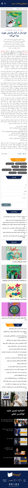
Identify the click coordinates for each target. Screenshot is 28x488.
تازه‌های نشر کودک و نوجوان (19, 170)
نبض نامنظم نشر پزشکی (21, 363)
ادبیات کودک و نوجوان (21, 164)
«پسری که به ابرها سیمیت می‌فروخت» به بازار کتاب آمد (15, 384)
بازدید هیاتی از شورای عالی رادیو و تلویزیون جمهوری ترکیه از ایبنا (7, 420)
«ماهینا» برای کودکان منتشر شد (19, 262)
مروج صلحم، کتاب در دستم (19, 230)
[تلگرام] (16, 484)
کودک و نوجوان (19, 8)
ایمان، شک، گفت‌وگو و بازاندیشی (20, 375)
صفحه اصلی (25, 8)
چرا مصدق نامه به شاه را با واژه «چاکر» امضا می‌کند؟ (16, 372)
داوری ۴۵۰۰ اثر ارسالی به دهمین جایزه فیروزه (17, 328)
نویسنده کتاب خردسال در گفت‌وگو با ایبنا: (14, 30)
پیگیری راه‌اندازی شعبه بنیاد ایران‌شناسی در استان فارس (15, 358)
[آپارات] (18, 484)
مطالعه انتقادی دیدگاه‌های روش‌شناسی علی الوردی (16, 361)
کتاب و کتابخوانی (22, 173)
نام (25, 185)
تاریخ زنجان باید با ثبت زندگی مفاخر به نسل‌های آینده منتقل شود (14, 352)
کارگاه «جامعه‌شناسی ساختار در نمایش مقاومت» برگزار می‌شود (14, 343)
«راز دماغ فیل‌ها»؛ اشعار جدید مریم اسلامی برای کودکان (14, 280)
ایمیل (25, 191)
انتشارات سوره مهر (7, 170)
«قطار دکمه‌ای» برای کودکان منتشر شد (18, 299)
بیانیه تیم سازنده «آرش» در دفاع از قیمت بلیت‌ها (17, 346)
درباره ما (15, 480)
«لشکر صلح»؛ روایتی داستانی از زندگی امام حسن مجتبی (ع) (14, 319)
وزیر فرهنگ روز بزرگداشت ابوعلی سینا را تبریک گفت (16, 340)
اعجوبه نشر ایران (10, 438)
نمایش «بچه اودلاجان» (22, 355)
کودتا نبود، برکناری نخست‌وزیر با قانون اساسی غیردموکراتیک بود (13, 225)
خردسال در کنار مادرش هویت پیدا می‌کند (14, 34)
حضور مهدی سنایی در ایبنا (8, 457)
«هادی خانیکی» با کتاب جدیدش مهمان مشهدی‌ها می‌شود (14, 222)
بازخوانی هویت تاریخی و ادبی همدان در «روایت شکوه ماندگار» (14, 381)
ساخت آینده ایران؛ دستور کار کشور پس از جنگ (7, 429)
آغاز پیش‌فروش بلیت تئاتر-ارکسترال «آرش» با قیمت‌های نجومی (14, 236)
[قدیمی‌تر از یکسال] (14, 253)
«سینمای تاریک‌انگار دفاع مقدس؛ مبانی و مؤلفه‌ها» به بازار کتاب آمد (14, 387)
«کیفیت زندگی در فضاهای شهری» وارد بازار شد (17, 349)
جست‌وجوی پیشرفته (5, 480)
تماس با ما (19, 480)
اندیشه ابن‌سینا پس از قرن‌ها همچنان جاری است (17, 366)
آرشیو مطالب (24, 480)
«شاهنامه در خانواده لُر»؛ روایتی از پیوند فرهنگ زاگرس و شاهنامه (14, 217)
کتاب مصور (23, 167)
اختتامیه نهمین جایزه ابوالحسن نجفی (15, 412)
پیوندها (11, 480)
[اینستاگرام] (14, 484)
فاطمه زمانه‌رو (15, 167)
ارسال (6, 205)
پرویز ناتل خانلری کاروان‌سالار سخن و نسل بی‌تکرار (15, 220)
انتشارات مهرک (10, 164)
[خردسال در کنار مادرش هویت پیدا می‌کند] (14, 19)
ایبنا (19, 4)
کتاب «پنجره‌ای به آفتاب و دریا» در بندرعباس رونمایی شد (15, 369)
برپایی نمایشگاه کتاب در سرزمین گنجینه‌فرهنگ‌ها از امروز (15, 378)
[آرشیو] (10, 484)
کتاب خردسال (13, 173)
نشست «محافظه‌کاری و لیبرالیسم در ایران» (8, 448)
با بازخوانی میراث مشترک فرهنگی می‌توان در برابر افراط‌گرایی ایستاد (15, 332)
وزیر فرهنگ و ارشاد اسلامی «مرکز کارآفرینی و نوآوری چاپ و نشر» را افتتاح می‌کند (15, 336)
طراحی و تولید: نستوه (12, 486)
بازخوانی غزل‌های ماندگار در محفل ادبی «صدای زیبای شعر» (13, 228)
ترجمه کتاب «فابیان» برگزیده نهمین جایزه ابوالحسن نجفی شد (14, 233)
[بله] (12, 484)
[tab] (18, 325)
